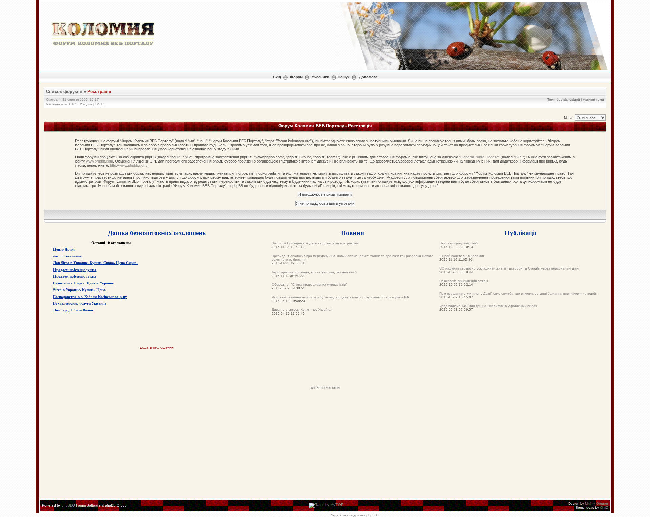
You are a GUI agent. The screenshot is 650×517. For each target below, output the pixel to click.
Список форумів (64, 91)
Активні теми (593, 99)
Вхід (277, 77)
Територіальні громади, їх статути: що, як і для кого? (315, 272)
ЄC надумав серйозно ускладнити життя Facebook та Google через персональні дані (509, 268)
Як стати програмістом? (458, 243)
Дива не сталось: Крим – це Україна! (302, 309)
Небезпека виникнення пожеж (463, 281)
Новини (352, 232)
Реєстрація (99, 91)
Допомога (368, 77)
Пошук (344, 77)
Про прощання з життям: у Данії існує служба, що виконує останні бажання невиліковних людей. (518, 293)
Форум (296, 77)
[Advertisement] (325, 370)
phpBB (67, 505)
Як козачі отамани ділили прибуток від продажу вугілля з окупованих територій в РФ (340, 297)
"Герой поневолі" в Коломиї (461, 256)
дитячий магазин (325, 387)
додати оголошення (157, 347)
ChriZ (604, 507)
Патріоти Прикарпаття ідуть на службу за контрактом (315, 243)
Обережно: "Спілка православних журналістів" (309, 284)
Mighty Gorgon (596, 503)
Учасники (320, 77)
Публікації (520, 232)
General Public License (479, 157)
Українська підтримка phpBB (354, 515)
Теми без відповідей (563, 99)
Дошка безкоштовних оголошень (157, 232)
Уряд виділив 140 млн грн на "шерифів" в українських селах (488, 306)
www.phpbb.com (99, 161)
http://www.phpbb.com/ (128, 165)
